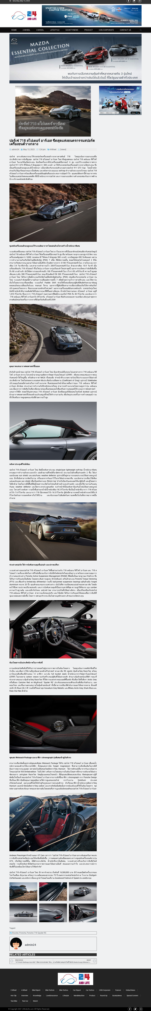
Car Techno (90, 990)
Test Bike (14, 1001)
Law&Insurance (52, 995)
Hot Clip (13, 995)
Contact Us (125, 30)
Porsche (22, 933)
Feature (118, 990)
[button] (141, 30)
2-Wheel (26, 30)
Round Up (103, 995)
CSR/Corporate (106, 30)
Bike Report (36, 990)
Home (14, 30)
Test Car (25, 1001)
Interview (24, 995)
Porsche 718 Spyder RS (36, 933)
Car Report (77, 990)
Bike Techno (63, 990)
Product (88, 30)
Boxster (15, 933)
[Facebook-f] (130, 1009)
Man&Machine (79, 995)
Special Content (132, 995)
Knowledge (37, 995)
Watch (35, 1001)
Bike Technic (49, 990)
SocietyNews (71, 30)
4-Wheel (40, 30)
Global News (130, 990)
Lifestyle (54, 30)
